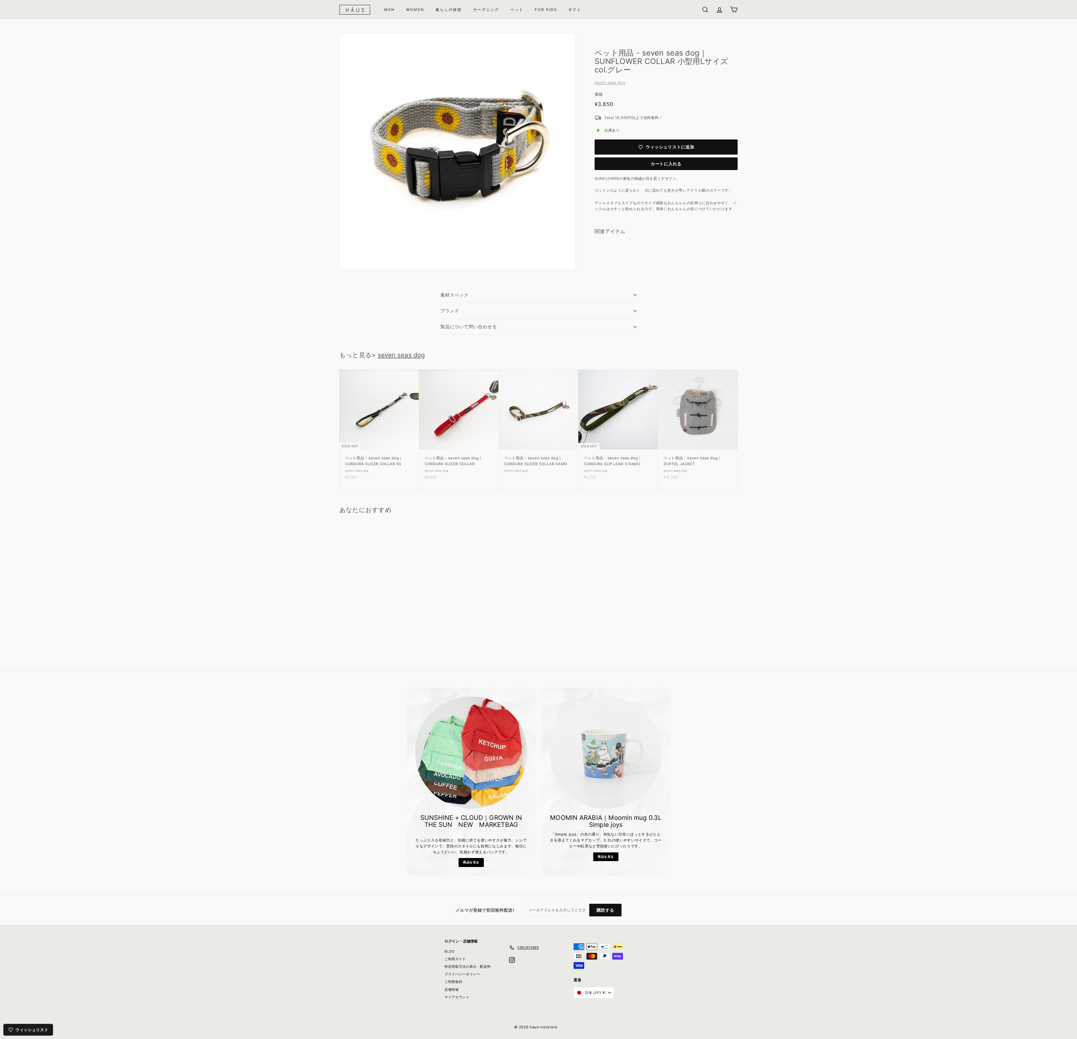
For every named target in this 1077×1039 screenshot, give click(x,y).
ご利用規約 (453, 982)
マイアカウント (457, 997)
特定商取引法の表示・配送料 (468, 966)
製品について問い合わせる (468, 326)
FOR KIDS (546, 9)
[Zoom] (458, 152)
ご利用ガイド (455, 959)
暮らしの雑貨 (449, 9)
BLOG (450, 951)
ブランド (449, 310)
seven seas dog (610, 82)
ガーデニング (486, 9)
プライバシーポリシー (462, 974)
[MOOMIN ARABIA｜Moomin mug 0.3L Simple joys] (606, 752)
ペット (517, 9)
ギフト (574, 9)
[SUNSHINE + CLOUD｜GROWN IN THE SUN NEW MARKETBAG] (471, 752)
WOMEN (415, 9)
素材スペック (454, 295)
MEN (389, 9)
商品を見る (471, 862)
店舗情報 (452, 989)
